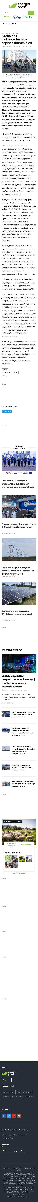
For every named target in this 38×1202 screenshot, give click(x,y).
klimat (4, 369)
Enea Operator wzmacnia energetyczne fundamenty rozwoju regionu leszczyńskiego (18, 484)
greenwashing (16, 1096)
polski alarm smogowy (10, 372)
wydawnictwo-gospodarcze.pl (17, 1135)
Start (3, 33)
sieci (18, 1092)
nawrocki (6, 1096)
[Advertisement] (19, 393)
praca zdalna (29, 1096)
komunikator (27, 1092)
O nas (5, 1080)
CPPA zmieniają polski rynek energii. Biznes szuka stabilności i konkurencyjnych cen (18, 570)
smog (4, 375)
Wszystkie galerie (19, 873)
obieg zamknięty (8, 1092)
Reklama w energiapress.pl (12, 1151)
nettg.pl (4, 1135)
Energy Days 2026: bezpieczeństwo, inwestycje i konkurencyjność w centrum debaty (19, 683)
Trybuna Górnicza (8, 1138)
